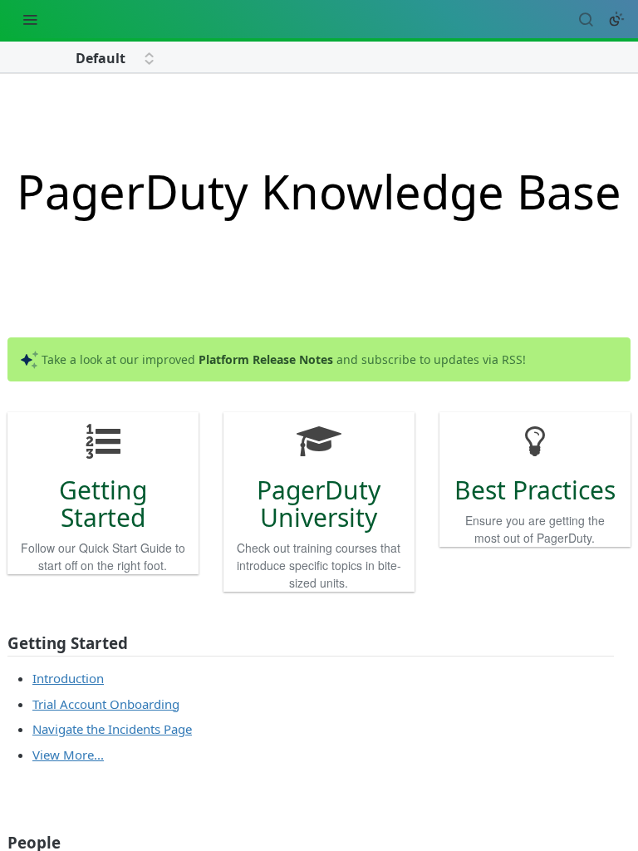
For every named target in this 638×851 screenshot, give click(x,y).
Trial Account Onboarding (105, 704)
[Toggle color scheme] (616, 19)
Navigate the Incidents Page (112, 729)
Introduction (68, 678)
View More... (68, 754)
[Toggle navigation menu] (30, 19)
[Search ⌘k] (585, 19)
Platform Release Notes (266, 359)
